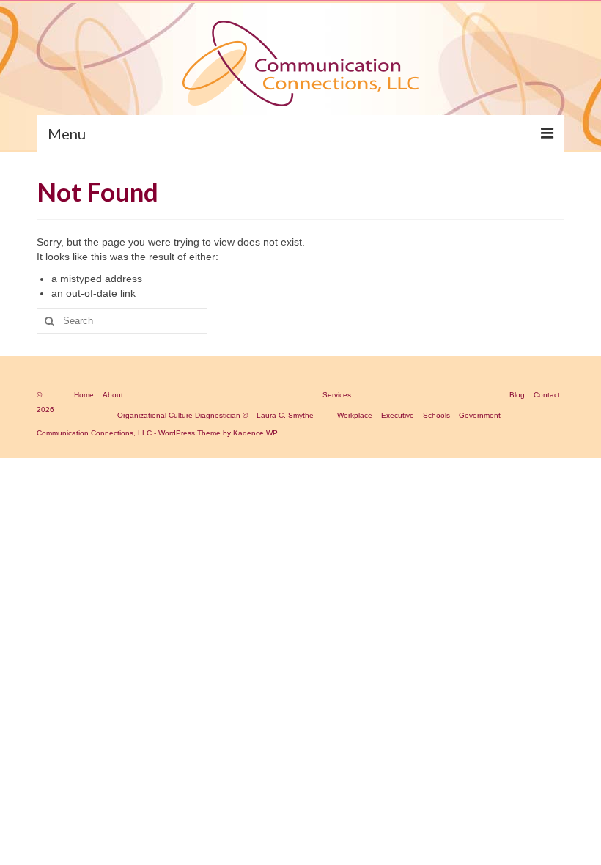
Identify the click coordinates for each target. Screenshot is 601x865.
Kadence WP (255, 433)
